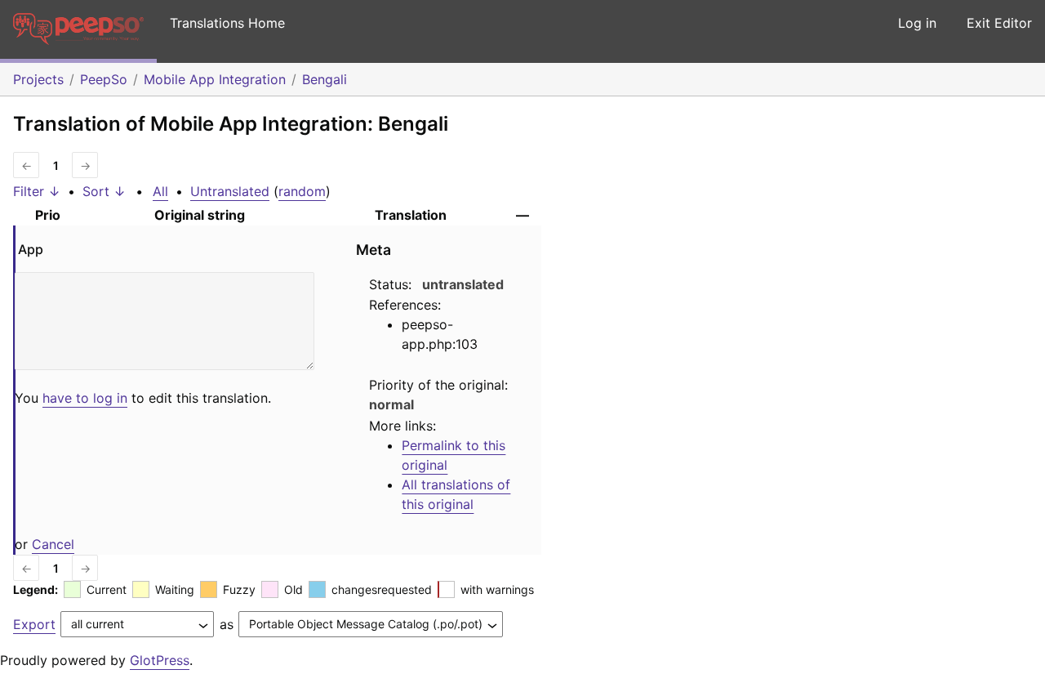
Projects (38, 79)
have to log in (84, 398)
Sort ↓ (104, 191)
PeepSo (103, 79)
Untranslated (229, 191)
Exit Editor (999, 23)
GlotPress (159, 660)
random (302, 191)
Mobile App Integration (215, 79)
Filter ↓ (36, 191)
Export (34, 624)
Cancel (53, 544)
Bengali (324, 79)
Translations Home (227, 23)
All (160, 191)
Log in (917, 23)
